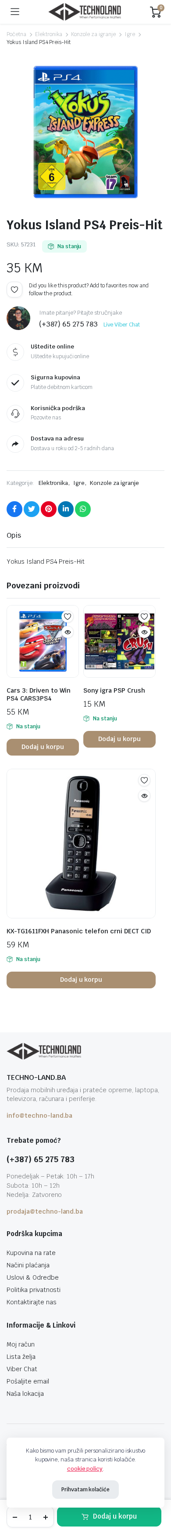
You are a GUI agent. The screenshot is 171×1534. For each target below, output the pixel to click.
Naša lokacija (25, 1394)
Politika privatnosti (34, 1290)
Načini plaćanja (28, 1265)
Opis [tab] (14, 535)
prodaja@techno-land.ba (45, 1211)
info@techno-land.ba (39, 1115)
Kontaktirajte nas (32, 1302)
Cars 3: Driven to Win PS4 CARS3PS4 (39, 694)
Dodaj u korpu (115, 1516)
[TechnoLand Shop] (84, 12)
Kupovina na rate (31, 1253)
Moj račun (21, 1344)
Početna (16, 34)
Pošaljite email (28, 1381)
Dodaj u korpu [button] (42, 747)
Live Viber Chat (121, 324)
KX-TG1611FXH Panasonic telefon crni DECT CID (79, 931)
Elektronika (49, 34)
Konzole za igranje (93, 34)
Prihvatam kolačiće (85, 1489)
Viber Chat (22, 1369)
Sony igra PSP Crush (114, 690)
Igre (130, 34)
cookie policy (85, 1468)
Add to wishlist (14, 289)
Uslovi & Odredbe (33, 1277)
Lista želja (21, 1357)
